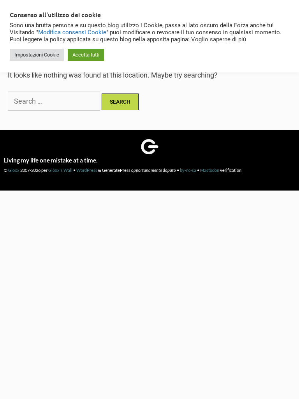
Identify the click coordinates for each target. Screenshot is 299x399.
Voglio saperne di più (218, 39)
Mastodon (209, 170)
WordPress (86, 170)
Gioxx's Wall (60, 170)
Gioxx (13, 170)
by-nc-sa (188, 170)
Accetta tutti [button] (85, 55)
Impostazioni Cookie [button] (36, 55)
